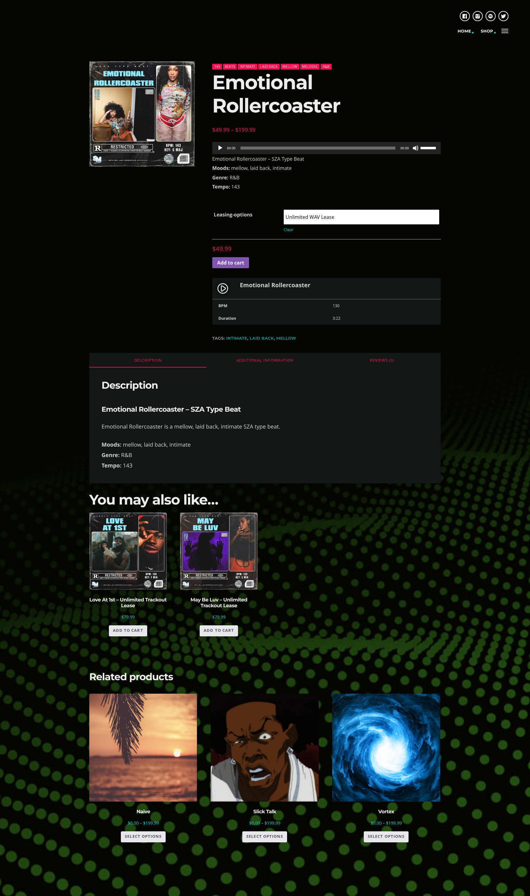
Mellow (289, 66)
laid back (262, 338)
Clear (289, 229)
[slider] (429, 147)
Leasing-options (233, 214)
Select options (143, 836)
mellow (286, 338)
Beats (230, 66)
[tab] (147, 360)
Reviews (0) (382, 360)
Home (464, 31)
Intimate (247, 66)
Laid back (269, 66)
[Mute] (416, 148)
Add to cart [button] (128, 630)
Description (148, 360)
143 (217, 66)
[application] (326, 148)
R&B (326, 66)
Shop (487, 31)
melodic (310, 66)
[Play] (220, 148)
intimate (236, 338)
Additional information (265, 360)
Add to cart (230, 262)
